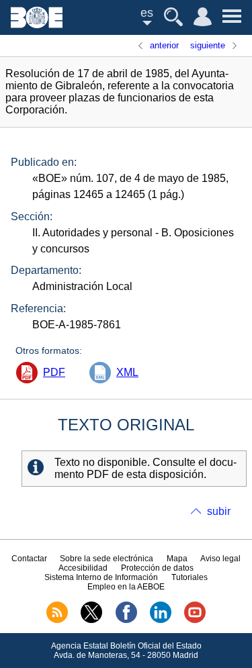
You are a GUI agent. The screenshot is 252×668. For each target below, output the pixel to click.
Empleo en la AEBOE (126, 586)
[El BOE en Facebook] (126, 620)
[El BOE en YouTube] (195, 620)
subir (218, 511)
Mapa (177, 558)
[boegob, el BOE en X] (91, 620)
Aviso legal (220, 558)
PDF (54, 372)
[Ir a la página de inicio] (36, 24)
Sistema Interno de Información (101, 577)
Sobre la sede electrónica (106, 558)
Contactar (29, 558)
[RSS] (57, 620)
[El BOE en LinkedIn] (160, 620)
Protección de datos (157, 568)
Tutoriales (189, 577)
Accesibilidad (83, 568)
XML (127, 372)
